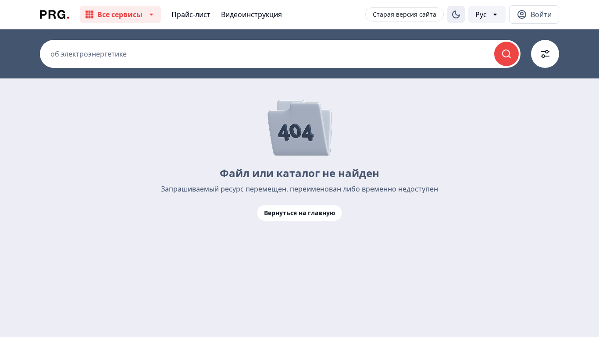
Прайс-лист (190, 14)
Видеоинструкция (251, 14)
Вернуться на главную (299, 213)
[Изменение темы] (456, 14)
